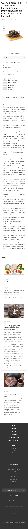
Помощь (14, 476)
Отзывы (14, 452)
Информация (14, 464)
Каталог (14, 425)
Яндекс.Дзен (17, 508)
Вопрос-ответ (14, 483)
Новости (14, 448)
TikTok (21, 508)
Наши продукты (14, 437)
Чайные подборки (14, 440)
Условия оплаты (14, 479)
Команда (14, 450)
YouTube (10, 508)
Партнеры (14, 457)
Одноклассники (14, 508)
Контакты (14, 454)
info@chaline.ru (15, 501)
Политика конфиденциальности (14, 469)
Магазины (14, 467)
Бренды (14, 431)
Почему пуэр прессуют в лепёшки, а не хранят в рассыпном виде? (12, 327)
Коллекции (13, 434)
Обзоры (14, 471)
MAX (14, 512)
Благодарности (14, 459)
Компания (14, 445)
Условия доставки (14, 481)
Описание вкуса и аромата (10, 97)
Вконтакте (6, 508)
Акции (14, 428)
